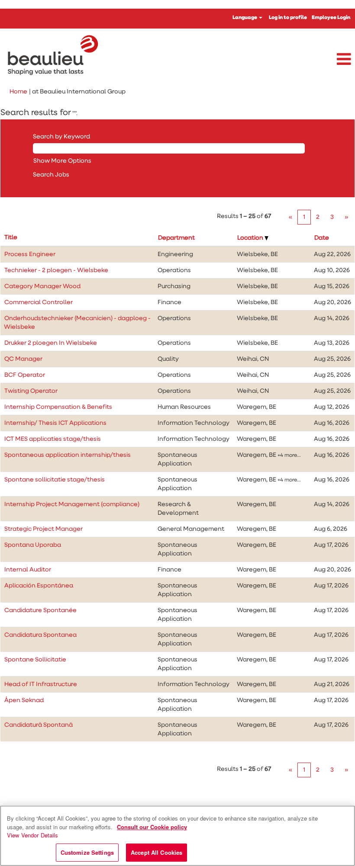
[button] (296, 59)
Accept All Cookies (156, 852)
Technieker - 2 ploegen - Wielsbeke (56, 270)
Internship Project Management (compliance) (71, 504)
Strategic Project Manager (43, 529)
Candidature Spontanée (40, 610)
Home (18, 92)
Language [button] (245, 17)
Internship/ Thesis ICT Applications (55, 423)
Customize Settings (87, 852)
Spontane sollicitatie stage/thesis (54, 480)
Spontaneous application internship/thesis (67, 455)
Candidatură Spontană (38, 725)
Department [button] (176, 238)
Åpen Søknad (24, 700)
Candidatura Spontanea (40, 635)
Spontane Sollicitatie (35, 660)
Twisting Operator (31, 391)
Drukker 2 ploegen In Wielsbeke (50, 343)
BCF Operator (24, 375)
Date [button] (321, 238)
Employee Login (331, 17)
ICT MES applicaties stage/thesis (52, 439)
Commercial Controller (38, 302)
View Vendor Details (32, 835)
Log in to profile (288, 17)
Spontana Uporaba (32, 545)
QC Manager (23, 359)
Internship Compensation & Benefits (58, 407)
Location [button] (251, 238)
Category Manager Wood (42, 286)
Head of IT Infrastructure (40, 684)
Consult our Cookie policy (152, 827)
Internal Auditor (27, 570)
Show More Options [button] (62, 161)
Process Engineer (29, 254)
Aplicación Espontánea (38, 586)
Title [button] (10, 237)
